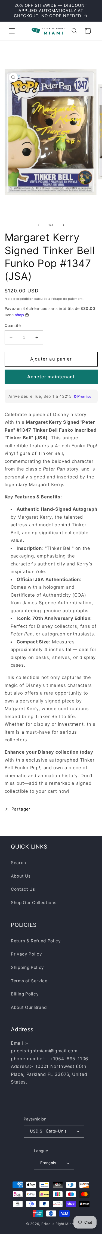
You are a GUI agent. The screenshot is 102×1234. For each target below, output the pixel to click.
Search (18, 862)
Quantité (13, 325)
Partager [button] (20, 809)
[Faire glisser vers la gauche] (38, 225)
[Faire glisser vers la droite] (64, 225)
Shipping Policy (27, 967)
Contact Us (23, 889)
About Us (20, 876)
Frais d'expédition (19, 299)
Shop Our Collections (33, 902)
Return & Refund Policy (36, 940)
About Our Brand (29, 1007)
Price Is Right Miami (58, 1224)
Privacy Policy (26, 954)
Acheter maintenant (51, 376)
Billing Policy (25, 994)
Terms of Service (29, 980)
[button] (11, 30)
